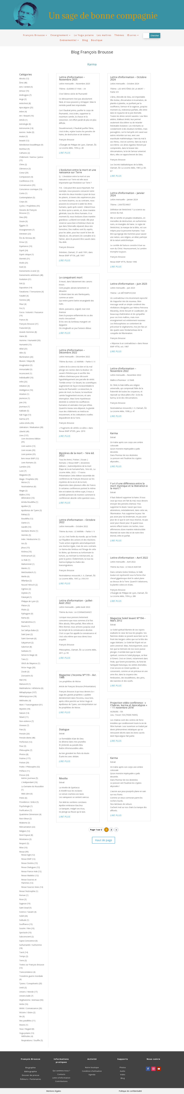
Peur (21, 746)
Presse (22, 775)
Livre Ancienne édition (30, 438)
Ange (21, 99)
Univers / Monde (26, 991)
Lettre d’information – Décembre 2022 (72, 351)
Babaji (24, 514)
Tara (23, 659)
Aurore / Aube (25, 132)
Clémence (23, 168)
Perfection (23, 742)
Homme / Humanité (28, 340)
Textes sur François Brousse (31, 964)
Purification (24, 810)
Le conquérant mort (70, 277)
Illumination (24, 357)
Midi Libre (25, 793)
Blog (85, 40)
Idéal (21, 348)
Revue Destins (27, 863)
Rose (21, 899)
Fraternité (23, 328)
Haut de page (103, 840)
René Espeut (24, 835)
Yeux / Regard (25, 1029)
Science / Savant (26, 912)
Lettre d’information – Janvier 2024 (127, 194)
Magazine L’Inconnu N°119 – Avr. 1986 (77, 676)
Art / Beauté (24, 115)
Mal (20, 680)
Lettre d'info (24, 423)
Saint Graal (24, 907)
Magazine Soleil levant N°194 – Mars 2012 (128, 619)
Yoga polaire (24, 1033)
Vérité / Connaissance (28, 1008)
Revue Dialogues (28, 867)
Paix (21, 729)
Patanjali (25, 597)
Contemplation (25, 197)
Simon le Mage (27, 655)
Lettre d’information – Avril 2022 (129, 557)
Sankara (24, 651)
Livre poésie (26, 454)
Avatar (22, 136)
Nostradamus (27, 486)
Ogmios (24, 589)
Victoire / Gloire (26, 1012)
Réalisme (23, 822)
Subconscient (25, 936)
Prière (21, 798)
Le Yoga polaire (84, 35)
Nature (22, 713)
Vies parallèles (25, 1020)
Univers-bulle (24, 995)
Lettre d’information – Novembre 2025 (72, 78)
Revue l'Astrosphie (27, 891)
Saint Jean (25, 634)
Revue (22, 851)
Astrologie (23, 124)
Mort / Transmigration (29, 704)
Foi (20, 308)
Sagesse (23, 903)
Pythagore (25, 613)
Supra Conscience (27, 940)
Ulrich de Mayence (29, 663)
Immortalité (24, 369)
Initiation (23, 386)
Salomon (25, 646)
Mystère (22, 709)
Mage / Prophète (26, 479)
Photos (22, 754)
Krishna (24, 551)
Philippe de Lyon (28, 601)
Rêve (21, 847)
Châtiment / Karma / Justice (31, 157)
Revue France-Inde (29, 871)
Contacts (61, 1074)
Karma (22, 419)
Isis (22, 543)
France (22, 319)
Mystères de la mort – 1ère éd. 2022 (76, 454)
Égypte (22, 225)
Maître (22, 494)
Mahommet (26, 564)
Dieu (21, 217)
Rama (23, 617)
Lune (21, 471)
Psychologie (24, 806)
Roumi (24, 626)
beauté (22, 140)
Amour (22, 91)
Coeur (22, 172)
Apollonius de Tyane (30, 510)
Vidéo (122, 1074)
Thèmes (119, 35)
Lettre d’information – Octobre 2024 (128, 78)
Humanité (23, 344)
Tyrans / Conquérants (28, 983)
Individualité (24, 377)
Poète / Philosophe (27, 766)
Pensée (22, 733)
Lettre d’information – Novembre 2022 (123, 369)
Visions (22, 1025)
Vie (20, 1016)
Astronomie (24, 128)
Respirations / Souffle (30, 1040)
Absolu (22, 78)
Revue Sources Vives (30, 887)
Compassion (24, 177)
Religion (22, 831)
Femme (22, 300)
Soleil (21, 916)
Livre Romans (27, 462)
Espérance (23, 246)
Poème (22, 758)
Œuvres (131, 35)
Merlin (24, 576)
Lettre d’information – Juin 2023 (128, 283)
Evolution (23, 279)
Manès (24, 568)
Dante (24, 522)
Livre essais (26, 450)
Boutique (97, 40)
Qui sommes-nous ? (61, 1071)
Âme (21, 82)
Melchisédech (27, 572)
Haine (21, 336)
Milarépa (25, 580)
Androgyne (24, 95)
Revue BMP (26, 859)
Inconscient (24, 373)
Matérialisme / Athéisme (30, 688)
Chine (21, 164)
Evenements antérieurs (29, 275)
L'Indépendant (27, 782)
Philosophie (24, 750)
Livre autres (26, 446)
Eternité (22, 258)
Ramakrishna (27, 622)
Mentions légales (53, 1091)
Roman (22, 895)
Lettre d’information (61, 1078)
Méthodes (23, 700)
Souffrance (24, 924)
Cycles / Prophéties (27, 206)
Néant (22, 717)
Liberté (22, 431)
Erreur (22, 242)
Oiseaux (22, 725)
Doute (22, 221)
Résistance (24, 839)
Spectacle (23, 932)
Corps (21, 201)
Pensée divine (25, 737)
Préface (22, 771)
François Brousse (34, 35)
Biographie (30, 1067)
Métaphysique (25, 692)
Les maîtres (104, 35)
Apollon (24, 506)
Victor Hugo (26, 667)
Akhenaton (26, 498)
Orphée (24, 593)
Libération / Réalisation (29, 427)
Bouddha (25, 518)
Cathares (23, 153)
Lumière (22, 466)
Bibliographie (30, 1071)
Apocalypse (24, 107)
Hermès (24, 535)
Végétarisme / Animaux (29, 1000)
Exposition (23, 287)
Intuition (22, 394)
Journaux (23, 406)
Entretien (23, 233)
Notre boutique (92, 1067)
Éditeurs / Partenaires (30, 1079)
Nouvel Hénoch (28, 584)
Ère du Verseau (25, 238)
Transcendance (26, 972)
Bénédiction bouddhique (29, 144)
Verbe (21, 1004)
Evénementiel (68, 40)
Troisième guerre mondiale (31, 976)
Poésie (22, 762)
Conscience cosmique (28, 189)
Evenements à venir (27, 271)
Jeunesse (23, 398)
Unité (21, 987)
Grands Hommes (26, 332)
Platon (24, 605)
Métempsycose (26, 696)
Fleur (21, 304)
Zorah (24, 671)
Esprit (21, 250)
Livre (21, 435)
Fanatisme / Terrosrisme (30, 291)
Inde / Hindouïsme (29, 539)
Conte (22, 193)
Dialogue (64, 729)
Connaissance (25, 185)
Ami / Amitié (24, 87)
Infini (21, 381)
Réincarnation (25, 827)
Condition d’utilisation (92, 1071)
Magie (22, 490)
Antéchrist (23, 103)
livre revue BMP (28, 458)
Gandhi (24, 527)
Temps (22, 956)
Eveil (21, 267)
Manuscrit (23, 684)
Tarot (21, 952)
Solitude (22, 920)
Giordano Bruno (28, 531)
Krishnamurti (26, 555)
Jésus (23, 547)
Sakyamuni (26, 642)
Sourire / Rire (25, 928)
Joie (20, 402)
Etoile (21, 262)
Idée (21, 352)
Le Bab (24, 560)
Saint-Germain (27, 638)
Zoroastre (25, 675)
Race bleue (24, 818)
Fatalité (22, 295)
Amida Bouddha (28, 502)
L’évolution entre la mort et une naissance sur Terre (77, 171)
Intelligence (24, 390)
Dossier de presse (30, 1075)
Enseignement (59, 35)
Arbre (21, 111)
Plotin (23, 609)
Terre (21, 960)
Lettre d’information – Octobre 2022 (77, 521)
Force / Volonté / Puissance (31, 312)
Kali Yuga (23, 414)
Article (22, 120)
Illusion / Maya (25, 361)
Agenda (92, 1074)
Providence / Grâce (27, 802)
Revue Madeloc (28, 875)
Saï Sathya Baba (28, 630)
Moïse (24, 482)
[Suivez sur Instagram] (153, 1069)
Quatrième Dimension (29, 814)
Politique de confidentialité (130, 1091)
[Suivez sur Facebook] (148, 1069)
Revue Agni (26, 854)
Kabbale (22, 410)
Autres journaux (28, 778)
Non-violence (25, 721)
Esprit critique (25, 254)
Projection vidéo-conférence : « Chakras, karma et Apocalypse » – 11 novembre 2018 (128, 705)
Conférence (24, 181)
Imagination (24, 365)
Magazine (23, 475)
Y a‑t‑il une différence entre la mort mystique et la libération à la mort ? (128, 486)
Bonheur (23, 149)
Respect (22, 843)
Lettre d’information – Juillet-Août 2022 (76, 602)
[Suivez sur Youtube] (159, 1069)
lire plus (64, 152)
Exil (20, 283)
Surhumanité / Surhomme (30, 945)
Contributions (61, 1081)
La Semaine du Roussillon (32, 786)
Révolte (63, 778)
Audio (122, 1071)
